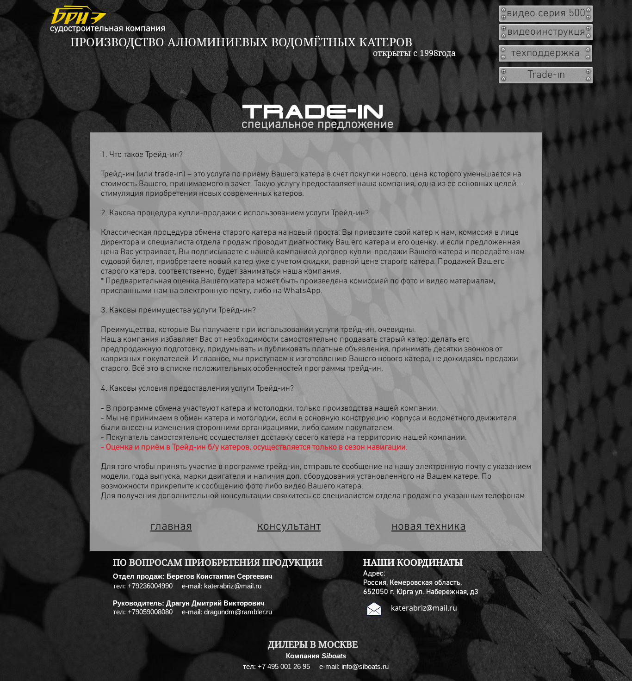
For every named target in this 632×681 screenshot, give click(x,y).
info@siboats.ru (365, 666)
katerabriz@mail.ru (232, 586)
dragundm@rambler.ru (238, 612)
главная (171, 527)
